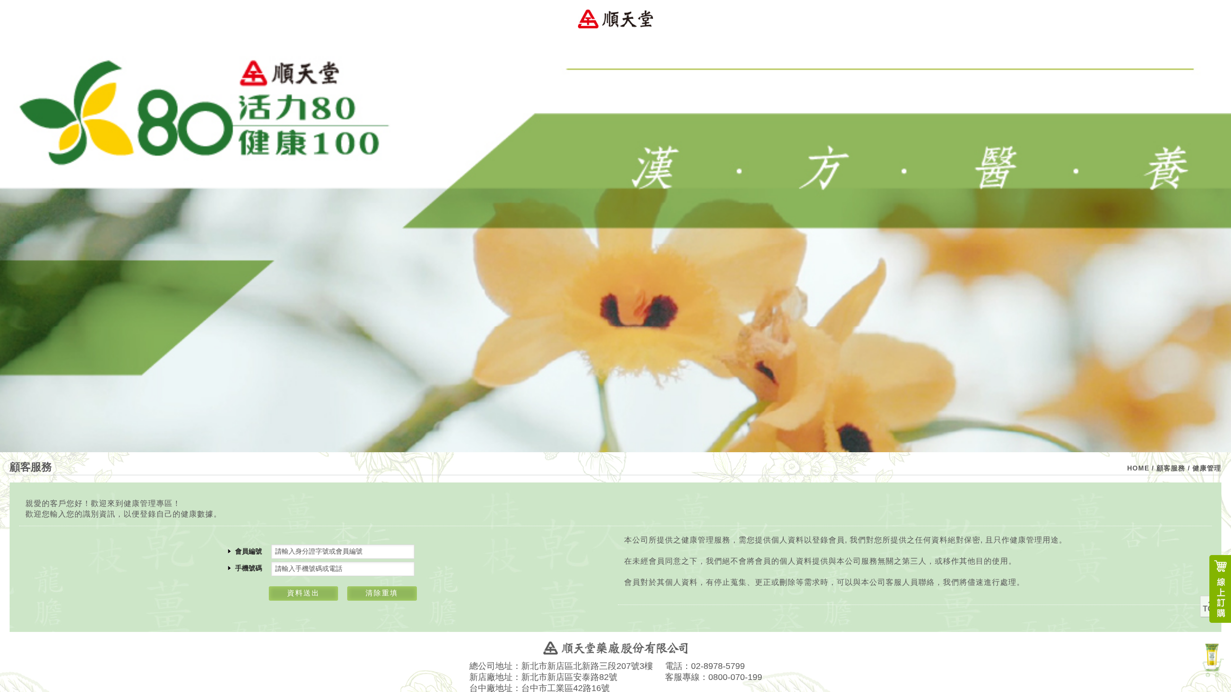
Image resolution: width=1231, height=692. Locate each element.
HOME (1138, 468)
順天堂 (615, 19)
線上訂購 (1220, 589)
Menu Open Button (1212, 19)
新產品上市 (1212, 659)
